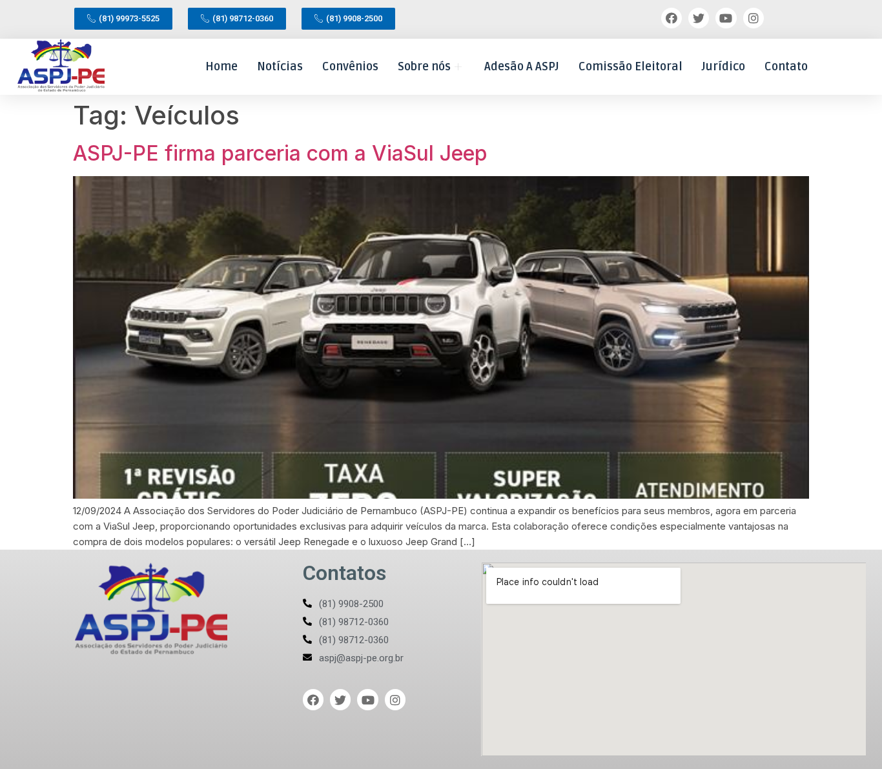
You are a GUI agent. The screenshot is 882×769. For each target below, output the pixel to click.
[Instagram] (753, 18)
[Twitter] (698, 18)
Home (221, 66)
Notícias (280, 66)
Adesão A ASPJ (521, 66)
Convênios (350, 66)
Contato (786, 66)
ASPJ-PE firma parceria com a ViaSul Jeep (280, 153)
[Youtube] (725, 18)
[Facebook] (671, 18)
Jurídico (723, 66)
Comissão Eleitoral (630, 66)
